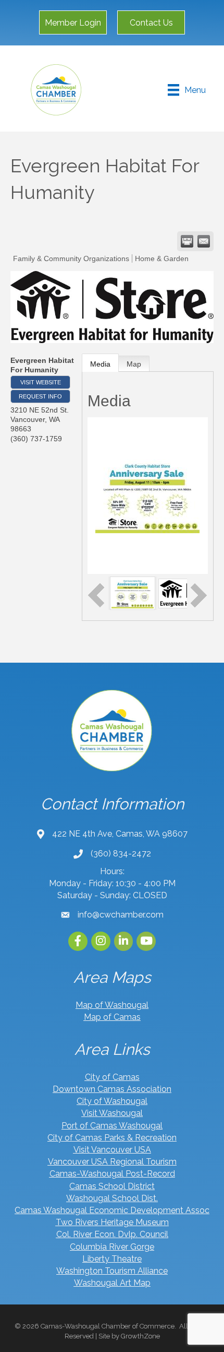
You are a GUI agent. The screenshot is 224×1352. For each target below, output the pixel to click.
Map (134, 364)
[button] (73, 22)
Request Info (40, 396)
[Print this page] (187, 241)
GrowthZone (140, 1336)
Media (100, 364)
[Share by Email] (203, 241)
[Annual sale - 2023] (133, 593)
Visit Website (40, 382)
